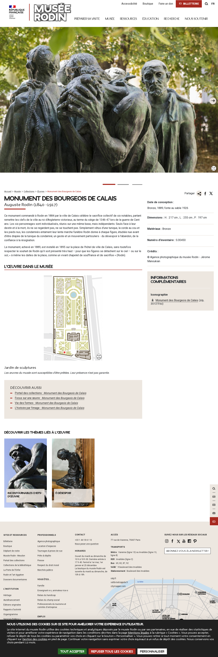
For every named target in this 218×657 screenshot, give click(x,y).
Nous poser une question (87, 544)
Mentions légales (138, 632)
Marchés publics (45, 570)
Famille (40, 586)
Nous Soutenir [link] (196, 18)
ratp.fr (113, 578)
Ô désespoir (63, 493)
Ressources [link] (128, 18)
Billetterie (7, 541)
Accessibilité (129, 3)
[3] (137, 184)
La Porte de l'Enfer (11, 570)
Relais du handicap (46, 595)
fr (213, 3)
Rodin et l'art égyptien (13, 575)
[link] (167, 541)
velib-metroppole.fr (119, 582)
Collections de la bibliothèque (17, 565)
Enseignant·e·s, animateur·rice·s (52, 590)
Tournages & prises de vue (49, 551)
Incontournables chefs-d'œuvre (25, 495)
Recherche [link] (172, 18)
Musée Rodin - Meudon (14, 555)
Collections (29, 192)
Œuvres (40, 192)
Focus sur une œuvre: (49, 398)
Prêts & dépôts (44, 555)
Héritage (7, 595)
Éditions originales (12, 605)
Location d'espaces (46, 546)
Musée (17, 192)
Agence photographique (48, 541)
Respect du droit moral (48, 565)
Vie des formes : (46, 403)
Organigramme (10, 614)
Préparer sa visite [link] (87, 18)
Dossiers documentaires (15, 579)
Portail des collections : (50, 393)
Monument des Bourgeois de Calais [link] (176, 300)
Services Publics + (12, 619)
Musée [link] (110, 18)
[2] (123, 184)
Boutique (148, 3)
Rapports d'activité (12, 609)
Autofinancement (11, 600)
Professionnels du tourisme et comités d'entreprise (51, 605)
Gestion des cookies (34, 639)
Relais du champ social (48, 600)
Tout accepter (72, 651)
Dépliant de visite (11, 551)
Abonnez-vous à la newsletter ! (187, 551)
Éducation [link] (150, 18)
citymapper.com (118, 586)
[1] (109, 184)
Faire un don (166, 3)
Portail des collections (14, 560)
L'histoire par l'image (49, 408)
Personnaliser (152, 651)
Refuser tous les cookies (112, 651)
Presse (40, 560)
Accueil (7, 192)
